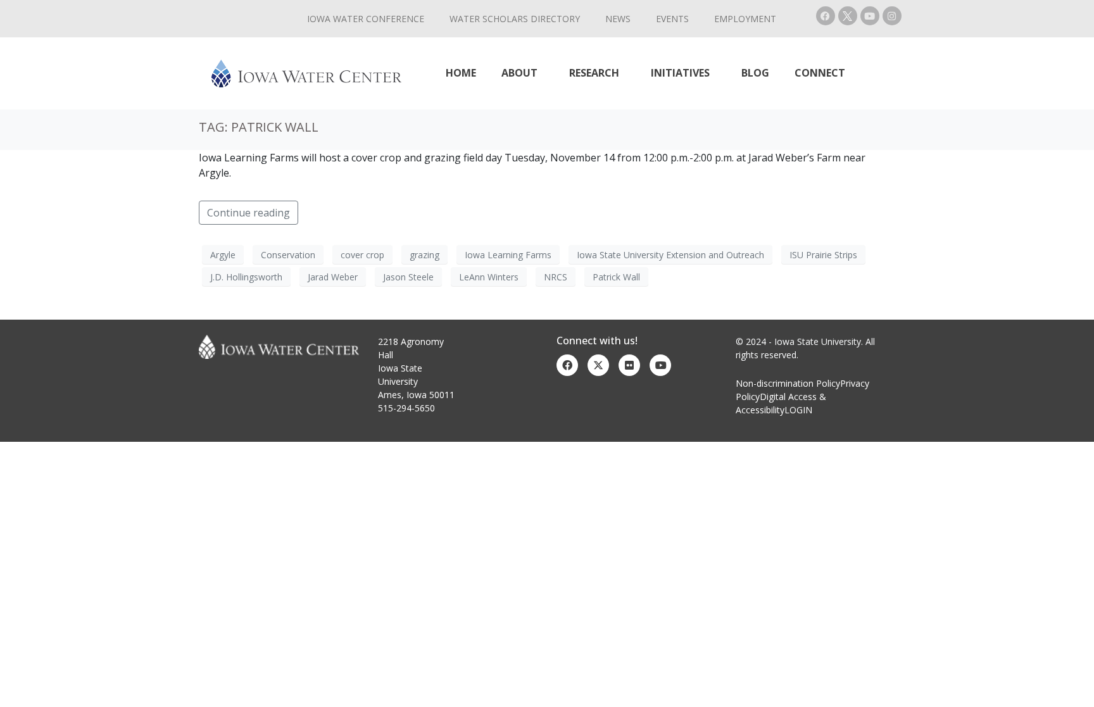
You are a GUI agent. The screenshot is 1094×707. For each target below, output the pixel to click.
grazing (424, 255)
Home (461, 73)
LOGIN (798, 410)
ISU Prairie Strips (823, 255)
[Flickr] (629, 365)
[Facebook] (825, 15)
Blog (755, 73)
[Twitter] (598, 365)
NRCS (555, 277)
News (618, 19)
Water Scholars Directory (515, 19)
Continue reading (248, 213)
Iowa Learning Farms (508, 255)
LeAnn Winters (489, 277)
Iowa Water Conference (365, 19)
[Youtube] (869, 15)
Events (672, 19)
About (519, 73)
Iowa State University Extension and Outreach (670, 255)
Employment (745, 19)
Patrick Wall (616, 277)
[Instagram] (892, 15)
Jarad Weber (333, 277)
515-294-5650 (406, 408)
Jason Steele (408, 277)
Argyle (223, 255)
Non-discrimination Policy (788, 383)
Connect (820, 73)
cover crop (362, 255)
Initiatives (680, 73)
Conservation (288, 255)
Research (594, 73)
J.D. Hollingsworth (246, 277)
